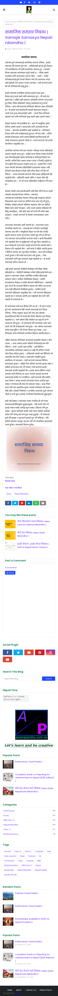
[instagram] (34, 2)
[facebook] (24, 2)
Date (49, 851)
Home (7, 21)
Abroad (7, 851)
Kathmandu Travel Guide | (28, 761)
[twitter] (29, 2)
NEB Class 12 (29, 820)
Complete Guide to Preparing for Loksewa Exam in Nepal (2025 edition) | (34, 777)
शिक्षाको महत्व (10, 481)
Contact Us (31, 990)
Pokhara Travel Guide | (26, 893)
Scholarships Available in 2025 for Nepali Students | (32, 920)
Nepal (38, 865)
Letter (20, 861)
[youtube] (21, 2)
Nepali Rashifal (41, 870)
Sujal (9, 49)
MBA (39, 861)
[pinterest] (39, 2)
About (19, 990)
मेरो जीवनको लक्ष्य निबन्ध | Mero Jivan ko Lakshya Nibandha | (33, 523)
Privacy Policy (46, 990)
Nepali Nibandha (21, 494)
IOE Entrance (29, 810)
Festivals (31, 856)
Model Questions (29, 834)
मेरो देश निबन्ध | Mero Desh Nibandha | (31, 534)
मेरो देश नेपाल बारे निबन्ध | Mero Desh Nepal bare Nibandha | (34, 790)
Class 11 (29, 829)
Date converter (10, 856)
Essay (14, 21)
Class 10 (17, 851)
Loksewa (30, 861)
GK (40, 856)
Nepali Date (9, 870)
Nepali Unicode (10, 874)
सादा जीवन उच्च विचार (13, 487)
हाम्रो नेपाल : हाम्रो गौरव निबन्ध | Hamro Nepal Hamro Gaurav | (33, 545)
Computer (39, 851)
